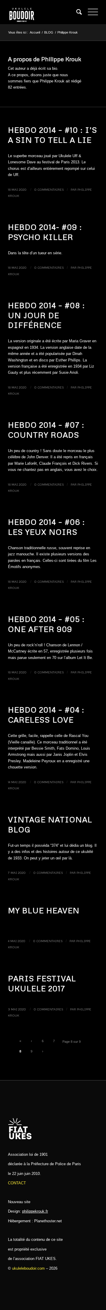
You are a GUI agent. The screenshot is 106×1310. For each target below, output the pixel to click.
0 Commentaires (49, 189)
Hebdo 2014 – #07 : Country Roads (46, 429)
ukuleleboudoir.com (28, 1268)
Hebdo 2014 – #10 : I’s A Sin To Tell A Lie (52, 135)
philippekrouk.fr (35, 1211)
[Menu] (90, 12)
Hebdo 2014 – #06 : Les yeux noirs (46, 527)
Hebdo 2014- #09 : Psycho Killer (45, 232)
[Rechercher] (76, 12)
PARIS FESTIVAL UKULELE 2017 (42, 983)
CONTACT (17, 1183)
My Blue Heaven (44, 910)
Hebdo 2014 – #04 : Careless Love (46, 714)
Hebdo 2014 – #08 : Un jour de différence (46, 315)
